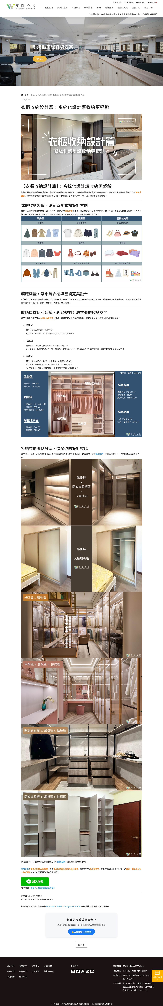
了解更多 (39, 58)
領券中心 (23, 971)
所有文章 (42, 94)
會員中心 (136, 7)
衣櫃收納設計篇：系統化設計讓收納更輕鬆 (66, 94)
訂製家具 (76, 7)
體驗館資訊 (123, 7)
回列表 (81, 944)
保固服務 (11, 976)
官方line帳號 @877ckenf (133, 966)
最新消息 (88, 7)
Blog (99, 7)
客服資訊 (11, 971)
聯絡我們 (148, 7)
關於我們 (49, 7)
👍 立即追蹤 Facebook (81, 931)
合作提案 (48, 966)
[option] (81, 51)
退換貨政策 (49, 971)
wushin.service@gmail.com (135, 970)
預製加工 (23, 966)
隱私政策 (23, 976)
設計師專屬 (62, 7)
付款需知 (35, 971)
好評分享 (109, 7)
